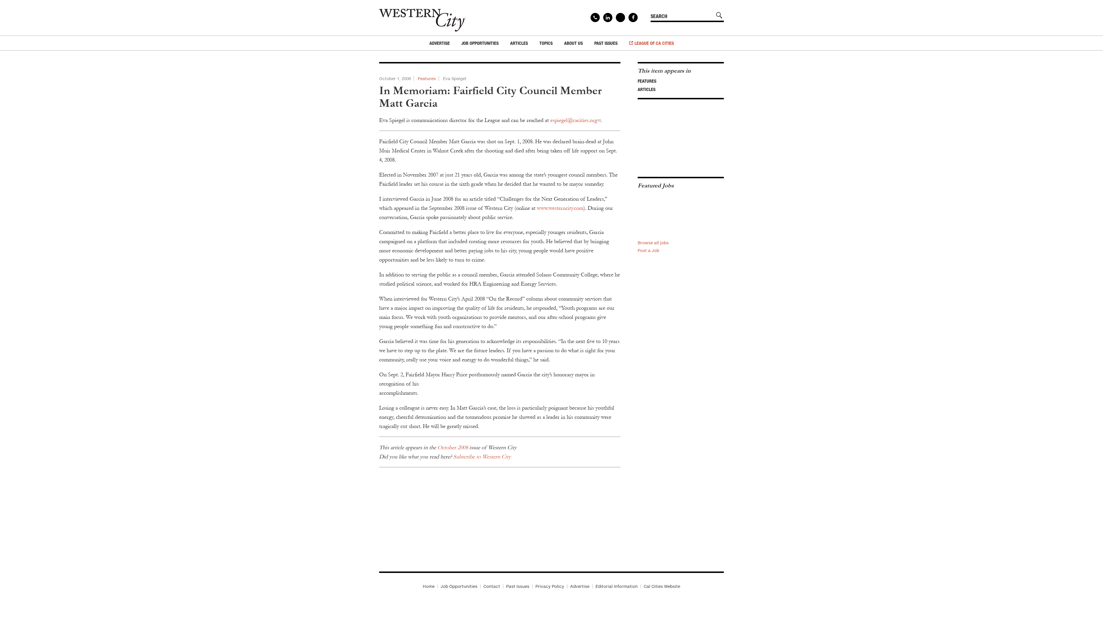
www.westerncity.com (560, 208)
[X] (620, 17)
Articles (646, 89)
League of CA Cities (654, 43)
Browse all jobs (653, 242)
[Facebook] (633, 17)
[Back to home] (422, 18)
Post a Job (648, 250)
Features (427, 78)
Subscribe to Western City (482, 457)
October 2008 (452, 447)
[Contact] (595, 17)
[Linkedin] (607, 17)
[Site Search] (719, 15)
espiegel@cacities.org (573, 120)
